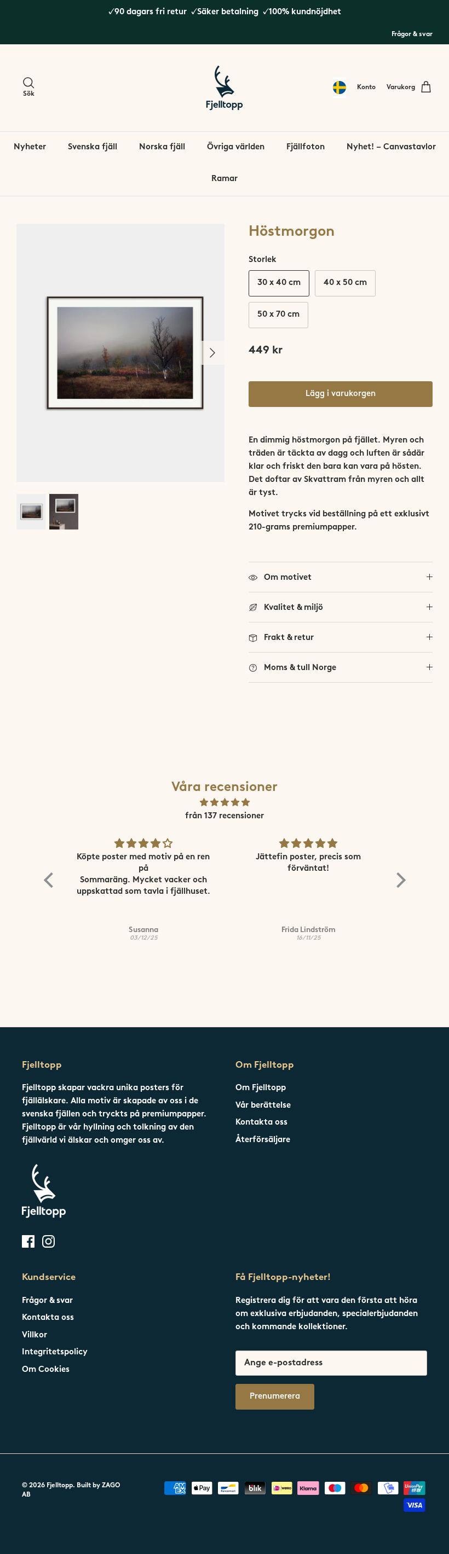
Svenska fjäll (92, 147)
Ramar (224, 179)
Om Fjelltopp (260, 1088)
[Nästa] (212, 353)
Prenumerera (275, 1397)
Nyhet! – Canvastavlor (391, 147)
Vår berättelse (263, 1106)
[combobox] (339, 88)
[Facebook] (28, 1241)
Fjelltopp (60, 1485)
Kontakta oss (261, 1123)
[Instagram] (48, 1241)
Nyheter (30, 147)
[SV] (339, 88)
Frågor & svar (412, 34)
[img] (225, 803)
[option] (120, 353)
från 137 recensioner (224, 816)
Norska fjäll (162, 147)
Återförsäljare (262, 1140)
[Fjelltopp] (224, 87)
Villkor (34, 1335)
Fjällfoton (305, 147)
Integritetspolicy (55, 1352)
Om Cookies (46, 1370)
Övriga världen (235, 147)
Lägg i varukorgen (341, 394)
